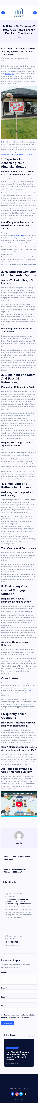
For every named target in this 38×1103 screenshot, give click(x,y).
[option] (19, 1053)
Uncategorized (14, 58)
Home (19, 38)
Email (4, 997)
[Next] (32, 1035)
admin (7, 58)
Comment (5, 972)
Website (4, 1006)
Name (4, 988)
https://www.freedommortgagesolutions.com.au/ (17, 154)
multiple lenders (17, 235)
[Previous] (29, 1035)
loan (29, 690)
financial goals (9, 73)
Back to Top (20, 1099)
